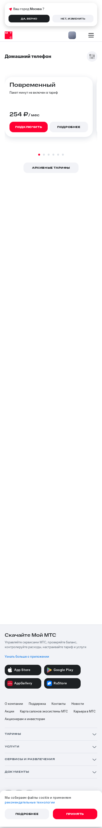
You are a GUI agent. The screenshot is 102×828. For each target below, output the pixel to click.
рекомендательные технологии (30, 802)
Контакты (58, 703)
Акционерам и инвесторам (25, 719)
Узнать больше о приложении (27, 656)
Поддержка (37, 703)
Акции (9, 711)
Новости (77, 703)
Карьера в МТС (85, 711)
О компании (14, 703)
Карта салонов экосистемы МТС (44, 711)
